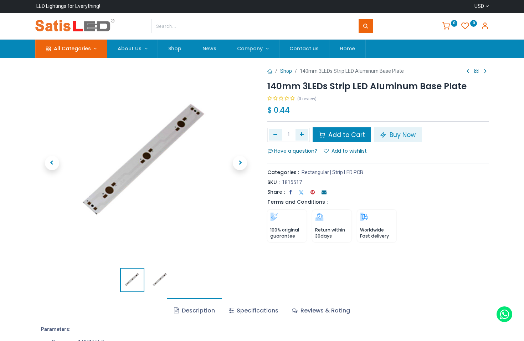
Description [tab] (197, 310)
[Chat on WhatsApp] (504, 314)
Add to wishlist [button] (349, 150)
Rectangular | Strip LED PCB (332, 172)
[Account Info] (485, 27)
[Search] (366, 26)
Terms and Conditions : (297, 201)
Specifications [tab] (256, 310)
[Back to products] (476, 71)
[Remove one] (275, 135)
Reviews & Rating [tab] (324, 310)
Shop (286, 71)
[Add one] (302, 135)
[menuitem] (175, 49)
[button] (51, 163)
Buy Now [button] (402, 135)
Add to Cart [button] (346, 135)
